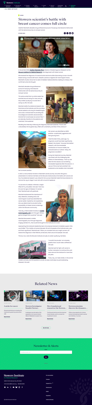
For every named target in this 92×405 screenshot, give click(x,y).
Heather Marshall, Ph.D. (37, 70)
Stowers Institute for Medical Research (30, 72)
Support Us (48, 383)
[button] (8, 6)
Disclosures (49, 387)
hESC (47, 391)
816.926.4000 (21, 383)
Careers (48, 379)
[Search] (66, 6)
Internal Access (49, 399)
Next (46, 357)
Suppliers (48, 395)
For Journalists (49, 375)
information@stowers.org (10, 383)
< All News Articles (10, 9)
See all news (46, 327)
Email (46, 349)
